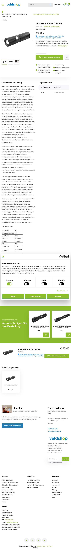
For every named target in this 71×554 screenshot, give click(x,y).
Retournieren (5, 487)
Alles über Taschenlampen (52, 26)
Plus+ (44, 546)
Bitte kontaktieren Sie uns (12, 425)
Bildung (54, 490)
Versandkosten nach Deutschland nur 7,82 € (25, 14)
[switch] (26, 283)
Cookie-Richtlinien (7, 494)
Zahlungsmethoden (7, 480)
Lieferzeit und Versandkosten (10, 485)
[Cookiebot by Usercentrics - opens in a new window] (61, 256)
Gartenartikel (56, 485)
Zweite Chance (56, 494)
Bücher (54, 487)
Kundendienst (6, 497)
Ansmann (42, 29)
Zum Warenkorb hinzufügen (51, 57)
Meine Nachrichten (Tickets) (35, 485)
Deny (13, 296)
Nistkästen (55, 482)
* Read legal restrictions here (55, 462)
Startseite (4, 20)
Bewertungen (6, 499)
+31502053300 (53, 429)
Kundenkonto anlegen (33, 480)
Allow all (58, 296)
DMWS (39, 546)
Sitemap (4, 502)
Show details (61, 290)
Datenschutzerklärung (8, 492)
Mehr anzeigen (62, 46)
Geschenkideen (57, 492)
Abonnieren (65, 459)
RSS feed (49, 546)
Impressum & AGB (7, 490)
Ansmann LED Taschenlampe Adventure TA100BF (39, 327)
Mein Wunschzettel (32, 487)
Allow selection (35, 296)
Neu (53, 497)
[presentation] (2, 40)
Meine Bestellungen (33, 482)
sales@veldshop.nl (54, 431)
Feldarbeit (55, 480)
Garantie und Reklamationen (10, 482)
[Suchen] (50, 5)
